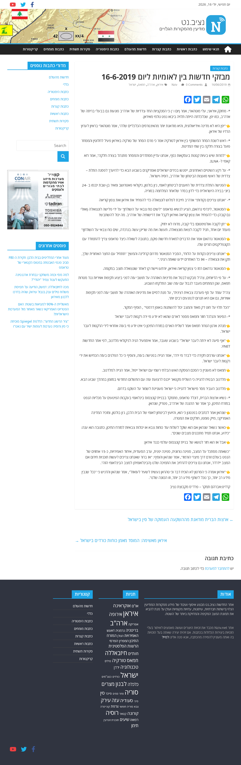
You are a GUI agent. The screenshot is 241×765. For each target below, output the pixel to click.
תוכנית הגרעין (111, 720)
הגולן (120, 636)
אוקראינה (122, 605)
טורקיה (119, 660)
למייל (165, 637)
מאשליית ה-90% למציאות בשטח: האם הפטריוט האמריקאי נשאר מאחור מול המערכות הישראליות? (38, 309)
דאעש (111, 630)
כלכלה (133, 684)
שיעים (124, 719)
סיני (136, 701)
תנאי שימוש (211, 49)
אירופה (115, 614)
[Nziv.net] (228, 49)
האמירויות (131, 635)
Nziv (175, 85)
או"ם (135, 605)
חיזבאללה (116, 653)
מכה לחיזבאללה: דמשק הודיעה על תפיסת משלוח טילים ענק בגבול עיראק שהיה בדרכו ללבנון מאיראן (41, 292)
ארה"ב (151, 85)
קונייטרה (105, 706)
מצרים (108, 683)
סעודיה (126, 700)
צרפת (115, 706)
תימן (134, 725)
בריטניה (132, 630)
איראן (160, 85)
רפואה (134, 719)
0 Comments (194, 85)
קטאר (123, 714)
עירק (106, 700)
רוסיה (112, 712)
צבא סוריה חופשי (129, 706)
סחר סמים (118, 693)
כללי (66, 84)
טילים (108, 661)
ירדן (116, 667)
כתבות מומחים (54, 49)
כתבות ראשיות (187, 49)
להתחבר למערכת (217, 568)
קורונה (132, 713)
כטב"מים (107, 676)
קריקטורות (30, 49)
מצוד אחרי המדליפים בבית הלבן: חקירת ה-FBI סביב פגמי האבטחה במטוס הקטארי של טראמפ (39, 262)
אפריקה (133, 624)
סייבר (109, 694)
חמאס (141, 85)
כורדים (116, 676)
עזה (115, 700)
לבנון (121, 684)
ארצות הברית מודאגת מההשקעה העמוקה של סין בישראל (181, 519)
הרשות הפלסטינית (123, 646)
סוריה (131, 692)
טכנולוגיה (129, 667)
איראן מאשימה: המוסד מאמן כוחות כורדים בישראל (121, 540)
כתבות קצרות (161, 49)
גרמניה (120, 630)
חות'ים (133, 653)
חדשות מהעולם (135, 49)
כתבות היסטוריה (107, 49)
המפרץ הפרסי (119, 640)
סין (102, 693)
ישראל (132, 85)
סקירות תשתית (79, 49)
